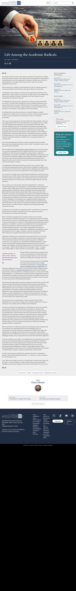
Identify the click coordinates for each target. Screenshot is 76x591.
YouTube (66, 415)
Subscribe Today (62, 126)
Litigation (36, 430)
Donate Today (62, 152)
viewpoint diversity (38, 372)
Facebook (60, 415)
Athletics (35, 425)
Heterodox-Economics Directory (26, 149)
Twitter (54, 415)
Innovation (36, 423)
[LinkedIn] (5, 63)
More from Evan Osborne (38, 403)
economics (23, 372)
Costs (34, 418)
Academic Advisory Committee (46, 434)
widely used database (23, 270)
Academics (62, 73)
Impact (45, 420)
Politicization (58, 75)
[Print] (5, 73)
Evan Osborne (15, 59)
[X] (8, 63)
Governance (36, 421)
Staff (44, 437)
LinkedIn (72, 415)
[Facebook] (10, 63)
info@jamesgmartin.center (10, 426)
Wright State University (51, 372)
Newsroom (46, 418)
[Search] (72, 2)
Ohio (30, 372)
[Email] (3, 73)
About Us (46, 416)
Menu (48, 3)
